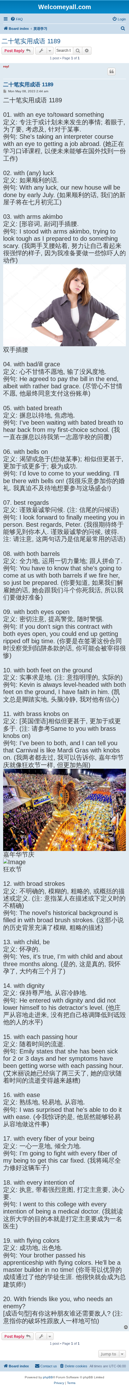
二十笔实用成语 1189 (31, 41)
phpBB (48, 1377)
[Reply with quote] (111, 71)
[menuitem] (16, 19)
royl (6, 66)
